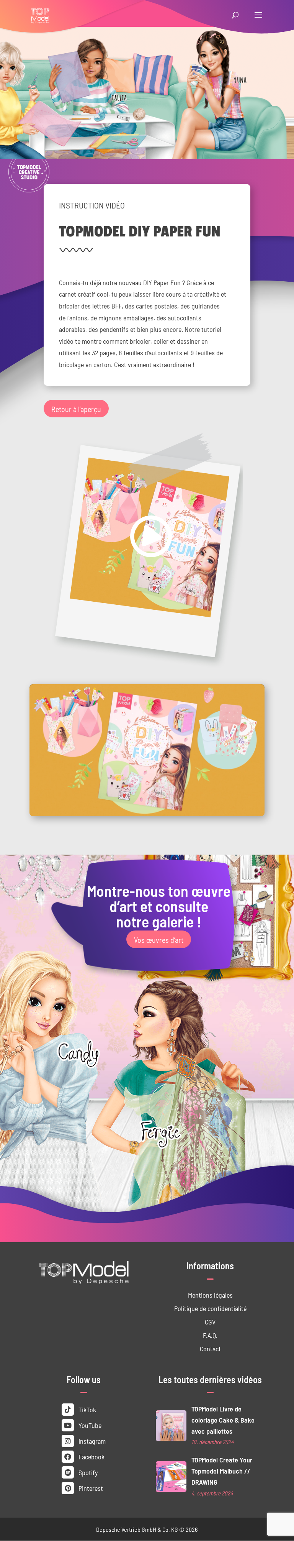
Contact (210, 1348)
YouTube (89, 1425)
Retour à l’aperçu (76, 409)
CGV (210, 1321)
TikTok (86, 1409)
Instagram (91, 1440)
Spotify (87, 1472)
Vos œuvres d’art (158, 939)
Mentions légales (210, 1294)
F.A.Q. (210, 1335)
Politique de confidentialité (210, 1308)
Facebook (91, 1456)
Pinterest (90, 1488)
